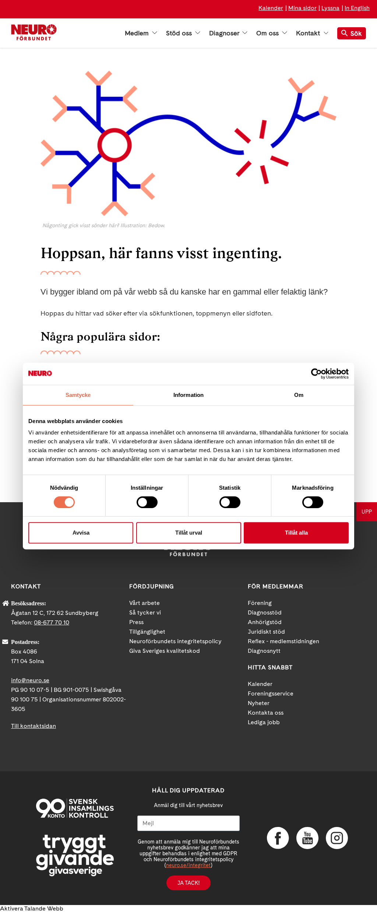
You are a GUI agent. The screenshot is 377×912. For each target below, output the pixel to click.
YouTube (307, 838)
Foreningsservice (270, 693)
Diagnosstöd (265, 612)
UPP (367, 512)
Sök (356, 33)
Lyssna (330, 7)
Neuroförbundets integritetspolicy (175, 641)
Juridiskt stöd (266, 631)
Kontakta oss (265, 712)
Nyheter (258, 703)
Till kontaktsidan (33, 725)
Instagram (337, 838)
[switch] (147, 502)
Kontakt (309, 33)
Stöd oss (180, 33)
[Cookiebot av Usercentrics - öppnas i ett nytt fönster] (316, 373)
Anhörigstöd (265, 622)
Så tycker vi (145, 612)
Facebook (278, 838)
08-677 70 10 (51, 622)
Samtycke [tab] (78, 395)
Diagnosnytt (264, 650)
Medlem (138, 33)
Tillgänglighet (147, 631)
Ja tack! (188, 883)
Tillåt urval (188, 532)
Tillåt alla (296, 532)
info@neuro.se (30, 680)
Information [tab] (188, 395)
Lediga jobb (264, 722)
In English (357, 7)
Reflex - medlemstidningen (283, 641)
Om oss (268, 33)
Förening (260, 602)
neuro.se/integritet (188, 865)
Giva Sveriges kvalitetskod (164, 650)
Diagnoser (225, 33)
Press (136, 622)
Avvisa (81, 532)
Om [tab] (298, 395)
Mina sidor (302, 7)
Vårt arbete (144, 602)
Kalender (270, 7)
